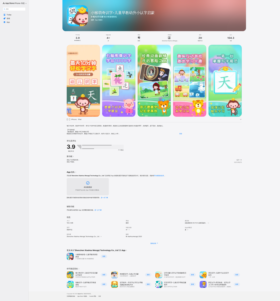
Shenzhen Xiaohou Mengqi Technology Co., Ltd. (83, 236)
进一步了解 (104, 197)
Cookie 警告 (92, 296)
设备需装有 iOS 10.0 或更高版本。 (196, 223)
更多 (180, 133)
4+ (127, 230)
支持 (99, 296)
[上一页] (64, 279)
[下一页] (243, 279)
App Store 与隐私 (82, 296)
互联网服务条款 (71, 296)
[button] (14, 14)
